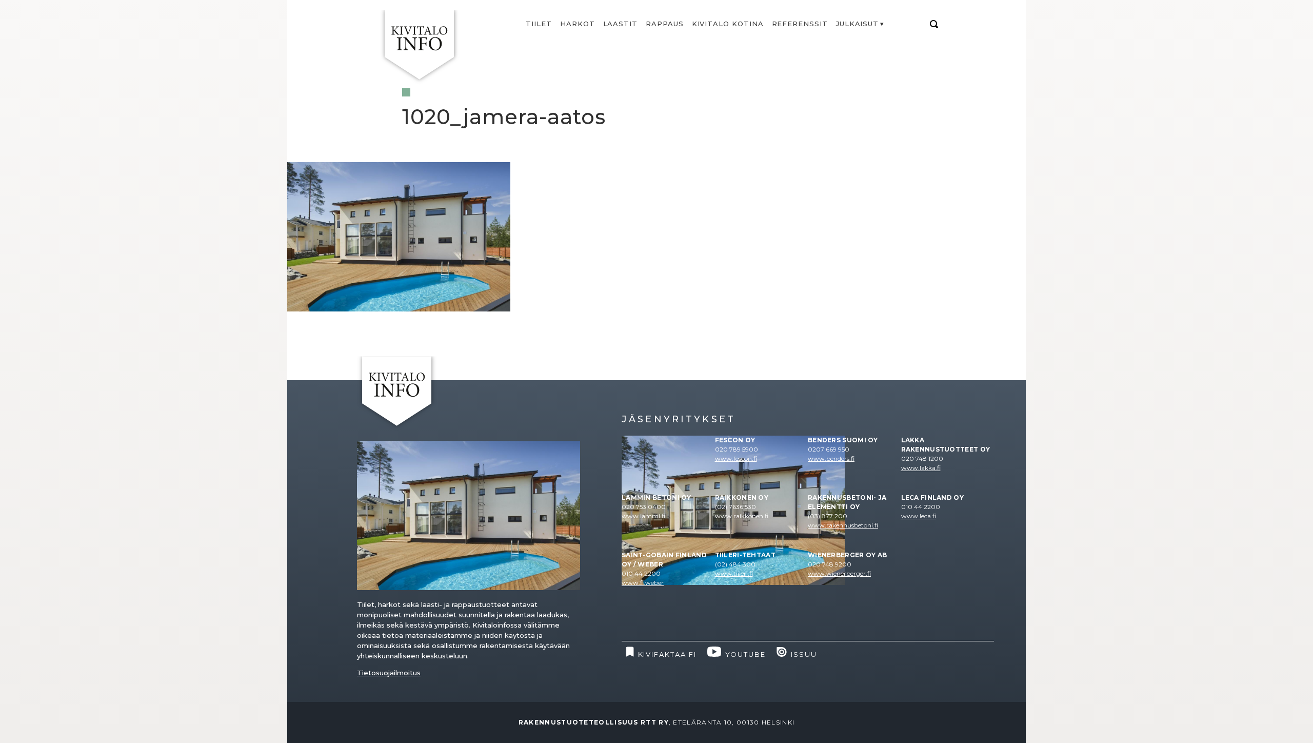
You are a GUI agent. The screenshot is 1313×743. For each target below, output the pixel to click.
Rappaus (665, 23)
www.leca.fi (918, 516)
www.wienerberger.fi (839, 573)
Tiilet (539, 23)
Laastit (620, 23)
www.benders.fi (831, 458)
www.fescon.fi (736, 458)
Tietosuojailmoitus (389, 673)
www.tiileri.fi (734, 573)
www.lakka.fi (921, 468)
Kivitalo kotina (728, 23)
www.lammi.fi (643, 516)
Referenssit (800, 23)
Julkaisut (857, 23)
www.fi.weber (643, 582)
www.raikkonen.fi (741, 516)
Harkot (577, 23)
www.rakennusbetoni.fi (843, 525)
